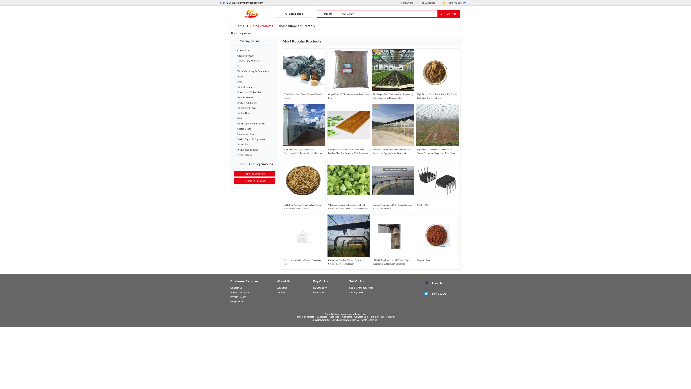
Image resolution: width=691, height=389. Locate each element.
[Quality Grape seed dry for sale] (437, 248)
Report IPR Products (255, 181)
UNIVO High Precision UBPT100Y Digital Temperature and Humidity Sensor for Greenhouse (391, 264)
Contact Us (236, 288)
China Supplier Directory (297, 26)
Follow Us (439, 293)
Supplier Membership (361, 288)
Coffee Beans (244, 129)
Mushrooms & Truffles (249, 92)
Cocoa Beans (243, 50)
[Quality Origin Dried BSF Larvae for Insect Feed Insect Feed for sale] (349, 90)
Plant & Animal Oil (247, 102)
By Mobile (318, 292)
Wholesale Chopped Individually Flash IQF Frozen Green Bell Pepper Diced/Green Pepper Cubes (348, 208)
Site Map (334, 317)
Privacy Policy (238, 297)
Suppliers (322, 317)
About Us (283, 281)
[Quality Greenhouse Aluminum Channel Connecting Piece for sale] (304, 242)
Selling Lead (356, 292)
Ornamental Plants (246, 134)
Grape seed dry (423, 260)
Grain (240, 118)
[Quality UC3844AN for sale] (437, 201)
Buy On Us (320, 281)
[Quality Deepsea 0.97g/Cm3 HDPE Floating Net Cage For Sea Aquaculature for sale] (393, 201)
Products (309, 317)
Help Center (237, 301)
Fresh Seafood (244, 155)
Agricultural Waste (246, 108)
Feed (239, 66)
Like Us (437, 283)
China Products (261, 26)
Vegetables (242, 144)
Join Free (234, 2)
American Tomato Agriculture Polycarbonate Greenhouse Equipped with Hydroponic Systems (391, 153)
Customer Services (244, 281)
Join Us (281, 292)
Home (240, 26)
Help (371, 317)
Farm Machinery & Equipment (253, 71)
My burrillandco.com (251, 2)
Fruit (239, 82)
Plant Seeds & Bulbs (247, 149)
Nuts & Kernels (245, 97)
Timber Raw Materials (248, 61)
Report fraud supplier (255, 173)
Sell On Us (356, 281)
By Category (320, 288)
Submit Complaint (240, 292)
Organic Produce (245, 55)
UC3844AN (422, 205)
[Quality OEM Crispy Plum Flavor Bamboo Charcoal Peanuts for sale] (304, 90)
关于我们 (381, 317)
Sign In (224, 2)
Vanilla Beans (244, 113)
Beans (240, 76)
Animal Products (245, 87)
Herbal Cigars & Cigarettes (251, 139)
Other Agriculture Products (251, 123)
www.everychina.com (353, 314)
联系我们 (392, 317)
